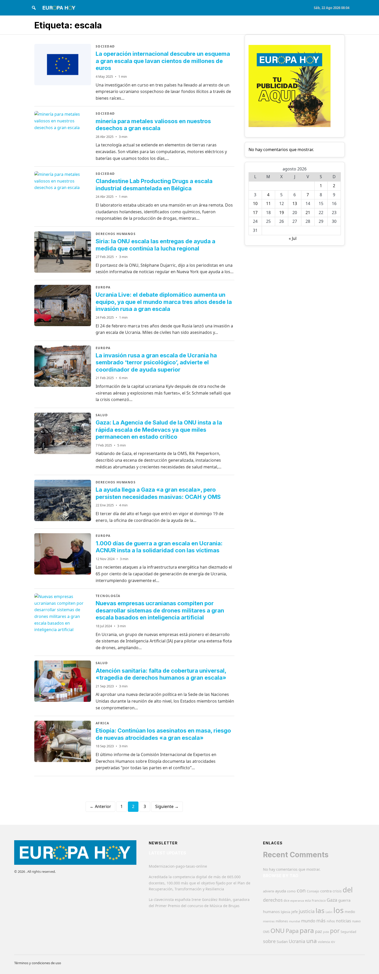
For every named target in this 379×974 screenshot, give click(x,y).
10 (255, 203)
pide (326, 932)
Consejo (313, 891)
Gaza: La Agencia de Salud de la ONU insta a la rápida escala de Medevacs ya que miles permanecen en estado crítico (159, 429)
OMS (266, 932)
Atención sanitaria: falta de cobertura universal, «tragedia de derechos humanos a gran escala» (161, 674)
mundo (308, 921)
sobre (269, 941)
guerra (344, 900)
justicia (307, 911)
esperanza (297, 900)
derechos (273, 900)
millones (282, 921)
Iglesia (285, 912)
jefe (294, 911)
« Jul (292, 238)
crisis (337, 891)
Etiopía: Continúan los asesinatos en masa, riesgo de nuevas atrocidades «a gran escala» (163, 734)
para (307, 930)
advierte (268, 891)
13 (294, 203)
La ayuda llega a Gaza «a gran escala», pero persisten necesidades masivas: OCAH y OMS (158, 493)
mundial (294, 921)
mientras (269, 921)
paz (318, 931)
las (320, 910)
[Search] (34, 8)
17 (255, 212)
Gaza (332, 900)
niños (331, 921)
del (348, 889)
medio (350, 911)
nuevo (356, 921)
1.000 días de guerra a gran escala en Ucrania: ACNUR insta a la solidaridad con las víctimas (159, 547)
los (338, 910)
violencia (324, 942)
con (301, 890)
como (291, 891)
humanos (271, 911)
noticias (343, 921)
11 (268, 203)
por (335, 931)
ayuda (280, 890)
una (311, 941)
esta (308, 900)
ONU (277, 930)
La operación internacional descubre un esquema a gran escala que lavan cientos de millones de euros (163, 60)
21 (308, 212)
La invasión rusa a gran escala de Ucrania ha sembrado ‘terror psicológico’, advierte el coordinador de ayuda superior (156, 362)
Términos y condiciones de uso (37, 963)
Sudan (282, 941)
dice (286, 900)
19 (281, 212)
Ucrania (297, 941)
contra (326, 890)
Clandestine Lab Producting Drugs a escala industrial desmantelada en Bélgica (154, 185)
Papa (292, 930)
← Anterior (100, 806)
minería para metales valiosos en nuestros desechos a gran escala (153, 125)
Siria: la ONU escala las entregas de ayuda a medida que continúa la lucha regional (155, 245)
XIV (333, 942)
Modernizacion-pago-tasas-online (178, 866)
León (329, 912)
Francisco (319, 900)
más (321, 920)
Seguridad (348, 932)
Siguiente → (167, 806)
